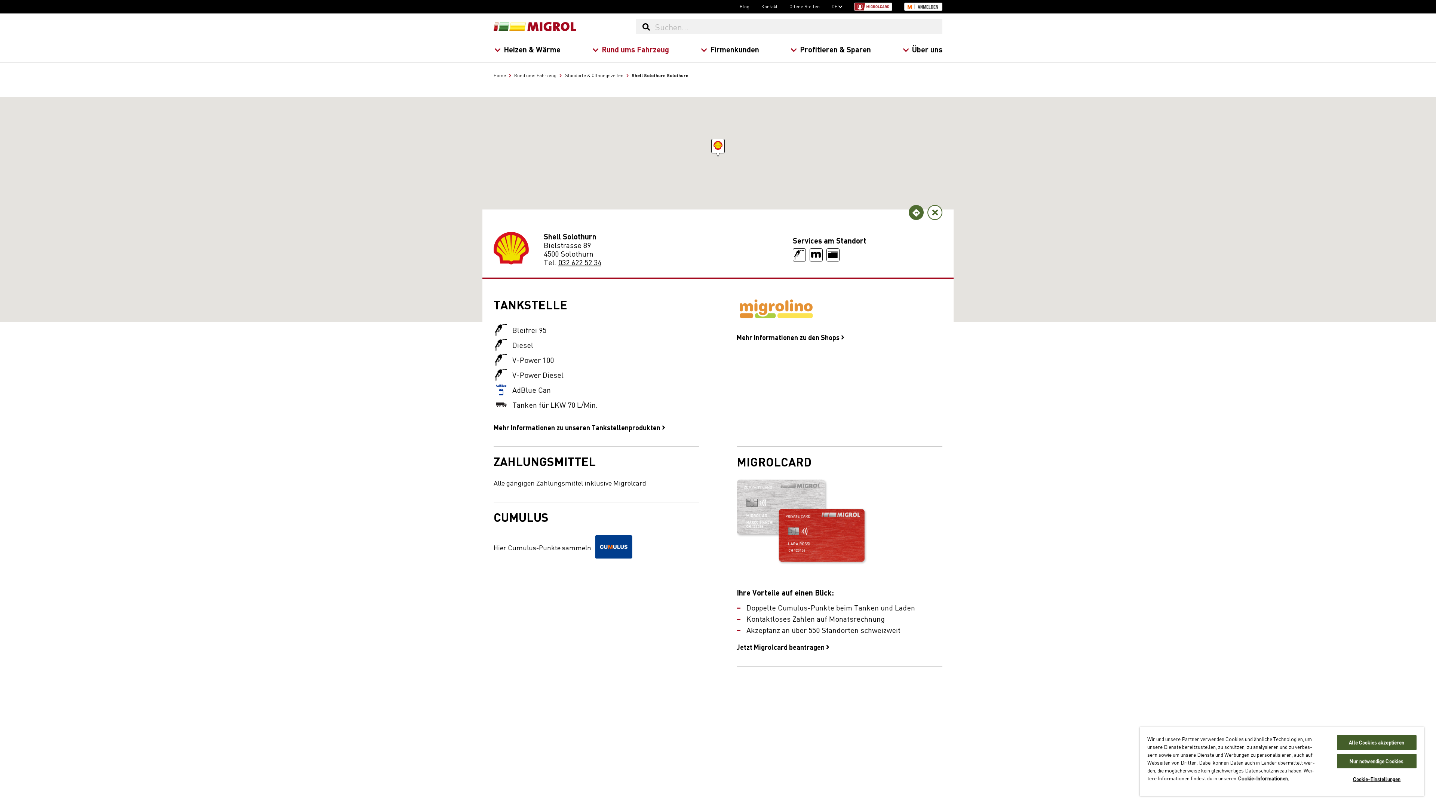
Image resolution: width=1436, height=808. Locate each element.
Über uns (927, 49)
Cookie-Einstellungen (1377, 779)
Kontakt (769, 6)
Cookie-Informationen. (1263, 778)
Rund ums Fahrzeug (635, 49)
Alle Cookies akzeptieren (1376, 742)
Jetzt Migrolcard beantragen (781, 647)
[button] (718, 146)
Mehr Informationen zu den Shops (789, 337)
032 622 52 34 (579, 262)
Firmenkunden (734, 49)
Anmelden (928, 7)
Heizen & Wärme (532, 49)
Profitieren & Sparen (835, 49)
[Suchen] (646, 26)
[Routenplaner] (916, 212)
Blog (744, 6)
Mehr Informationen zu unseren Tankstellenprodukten (578, 427)
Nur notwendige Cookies (1376, 761)
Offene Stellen (804, 6)
